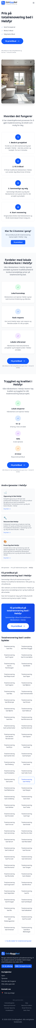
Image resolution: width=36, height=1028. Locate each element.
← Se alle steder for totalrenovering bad (18, 941)
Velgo (26, 1003)
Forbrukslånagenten (9, 1003)
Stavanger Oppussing (9, 1008)
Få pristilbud (10, 41)
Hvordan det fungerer (8, 981)
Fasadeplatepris (9, 1010)
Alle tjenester (5, 567)
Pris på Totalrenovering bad (19, 567)
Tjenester (4, 978)
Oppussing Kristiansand (9, 1005)
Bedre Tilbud (27, 1010)
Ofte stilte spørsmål (8, 984)
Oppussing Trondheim (26, 1005)
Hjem (3, 976)
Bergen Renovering (26, 1008)
